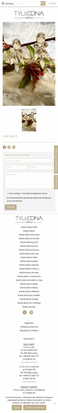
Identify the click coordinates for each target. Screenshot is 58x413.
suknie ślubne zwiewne (29, 265)
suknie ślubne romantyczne (29, 276)
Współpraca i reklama (29, 330)
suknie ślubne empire (29, 261)
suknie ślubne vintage (29, 299)
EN (54, 3)
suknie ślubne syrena (29, 246)
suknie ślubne (29, 231)
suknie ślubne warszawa (29, 234)
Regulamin (29, 323)
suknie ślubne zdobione (29, 291)
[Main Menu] (3, 3)
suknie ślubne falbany (29, 287)
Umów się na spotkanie (56, 160)
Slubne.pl (9, 3)
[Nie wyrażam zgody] (54, 403)
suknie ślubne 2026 (29, 227)
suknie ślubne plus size (29, 253)
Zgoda (17, 407)
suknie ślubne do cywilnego (29, 303)
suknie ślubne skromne (29, 272)
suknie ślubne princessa (29, 250)
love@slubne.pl (29, 381)
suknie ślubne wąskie (29, 284)
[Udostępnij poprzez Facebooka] (4, 148)
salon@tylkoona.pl (29, 362)
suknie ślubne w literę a (29, 268)
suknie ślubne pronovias (29, 238)
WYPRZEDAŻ (56, 182)
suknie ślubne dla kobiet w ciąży (29, 280)
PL (50, 3)
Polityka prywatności (29, 327)
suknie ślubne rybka (29, 257)
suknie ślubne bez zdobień (29, 295)
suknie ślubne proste (29, 242)
